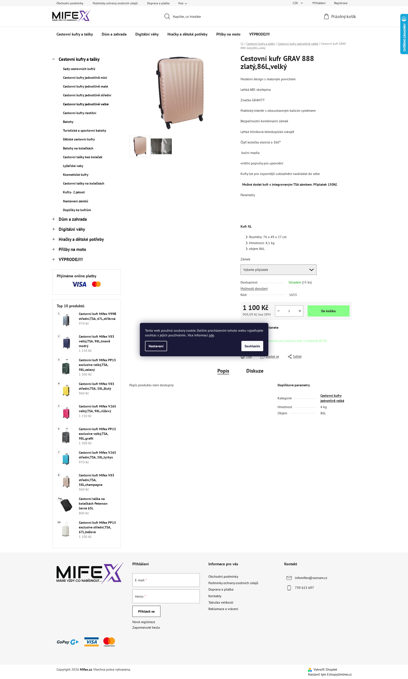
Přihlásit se (146, 611)
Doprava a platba (158, 3)
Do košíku (328, 311)
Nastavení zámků (75, 201)
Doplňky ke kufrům (77, 210)
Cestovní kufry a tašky (79, 59)
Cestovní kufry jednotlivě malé (85, 86)
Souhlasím (252, 346)
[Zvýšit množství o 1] (300, 311)
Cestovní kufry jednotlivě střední (87, 95)
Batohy (68, 121)
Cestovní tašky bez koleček (82, 157)
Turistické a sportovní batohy (84, 130)
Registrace (340, 3)
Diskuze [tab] (254, 370)
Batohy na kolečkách (78, 148)
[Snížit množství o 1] (278, 311)
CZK (296, 3)
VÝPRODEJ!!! (71, 259)
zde (211, 335)
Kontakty (214, 596)
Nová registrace (143, 622)
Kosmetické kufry (75, 174)
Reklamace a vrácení (223, 609)
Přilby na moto (72, 249)
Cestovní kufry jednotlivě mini (85, 77)
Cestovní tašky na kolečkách (83, 183)
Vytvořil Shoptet (325, 669)
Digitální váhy (72, 229)
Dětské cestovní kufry (79, 139)
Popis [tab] (223, 370)
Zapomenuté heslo (146, 627)
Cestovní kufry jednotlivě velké (86, 104)
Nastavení (156, 346)
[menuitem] (74, 34)
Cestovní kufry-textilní (79, 113)
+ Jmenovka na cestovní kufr (294, 341)
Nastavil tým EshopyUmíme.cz (330, 674)
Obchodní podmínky (70, 3)
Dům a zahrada (73, 219)
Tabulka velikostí (220, 602)
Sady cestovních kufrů (79, 69)
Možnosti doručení (254, 288)
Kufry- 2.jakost (74, 192)
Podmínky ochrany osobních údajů (115, 3)
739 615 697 (304, 587)
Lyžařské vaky (73, 166)
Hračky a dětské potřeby (81, 239)
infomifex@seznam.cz (311, 578)
